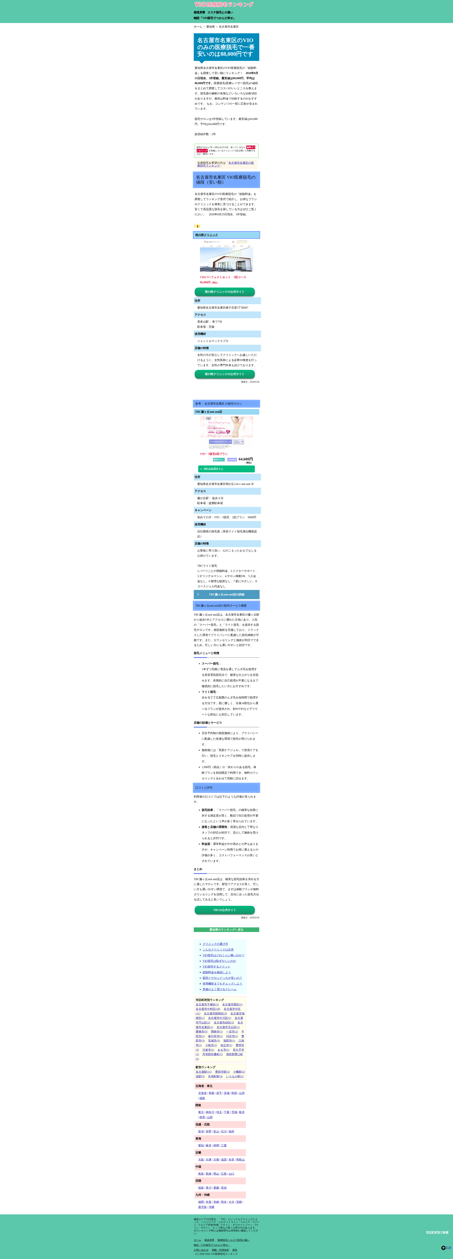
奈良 (231, 1159)
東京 (201, 1112)
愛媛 (216, 1187)
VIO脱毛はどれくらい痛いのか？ (224, 955)
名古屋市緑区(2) (224, 1022)
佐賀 (208, 1201)
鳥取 (201, 1173)
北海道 (202, 1093)
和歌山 (240, 1159)
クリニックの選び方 (215, 943)
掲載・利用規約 (220, 1250)
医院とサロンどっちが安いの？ (222, 977)
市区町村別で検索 (437, 1232)
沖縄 (211, 1207)
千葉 (227, 1112)
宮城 (227, 1093)
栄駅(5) (200, 1076)
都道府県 (199, 12)
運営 (234, 1250)
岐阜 (208, 1145)
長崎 (216, 1201)
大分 (231, 1201)
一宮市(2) (232, 1031)
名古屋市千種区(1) (207, 1004)
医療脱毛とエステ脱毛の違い (233, 1240)
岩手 (219, 1093)
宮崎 (239, 1201)
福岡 (201, 1201)
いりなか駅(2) (234, 1076)
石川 (224, 1131)
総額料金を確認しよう (217, 972)
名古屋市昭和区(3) (215, 1013)
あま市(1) (223, 1049)
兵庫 (208, 1159)
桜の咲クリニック (206, 235)
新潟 (201, 1131)
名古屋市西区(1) (232, 1004)
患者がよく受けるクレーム (220, 989)
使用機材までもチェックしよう (222, 983)
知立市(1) (226, 1045)
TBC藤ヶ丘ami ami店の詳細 (226, 594)
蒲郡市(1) (229, 1040)
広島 (224, 1173)
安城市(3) (214, 1040)
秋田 (234, 1093)
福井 (231, 1131)
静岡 (216, 1145)
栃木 (242, 1112)
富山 (216, 1131)
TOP (448, 1247)
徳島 (201, 1187)
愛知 (201, 1145)
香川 (208, 1187)
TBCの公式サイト (213, 468)
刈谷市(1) (232, 1036)
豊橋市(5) (201, 1031)
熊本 (224, 1201)
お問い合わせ (201, 1250)
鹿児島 (202, 1207)
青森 (211, 1093)
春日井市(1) (215, 1036)
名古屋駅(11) (204, 1071)
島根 (208, 1173)
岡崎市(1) (217, 1031)
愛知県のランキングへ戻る (226, 929)
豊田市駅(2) (222, 1071)
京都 (216, 1159)
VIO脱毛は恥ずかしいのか (219, 960)
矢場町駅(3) (215, 1076)
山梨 (210, 1117)
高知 (224, 1187)
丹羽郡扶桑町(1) (212, 1054)
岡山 (216, 1173)
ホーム (197, 1240)
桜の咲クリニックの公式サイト (225, 291)
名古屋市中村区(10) (208, 1008)
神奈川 (210, 1112)
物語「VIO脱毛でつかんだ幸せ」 (215, 17)
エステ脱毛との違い (220, 12)
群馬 (202, 1117)
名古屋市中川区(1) (219, 1017)
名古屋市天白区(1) (228, 1027)
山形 (242, 1093)
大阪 (201, 1159)
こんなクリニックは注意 (218, 949)
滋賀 (224, 1159)
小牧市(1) (211, 1045)
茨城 (234, 1112)
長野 (208, 1131)
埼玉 (219, 1112)
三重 (224, 1145)
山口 (231, 1173)
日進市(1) (208, 1049)
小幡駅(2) (239, 1071)
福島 (202, 1098)
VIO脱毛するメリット (216, 966)
